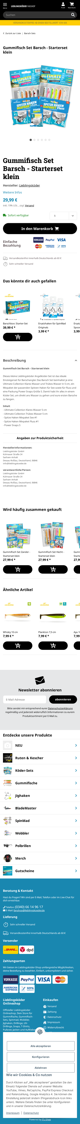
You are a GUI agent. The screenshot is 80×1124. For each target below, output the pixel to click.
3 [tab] (38, 140)
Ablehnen (41, 1067)
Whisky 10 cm (10, 632)
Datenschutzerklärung (60, 708)
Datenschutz (31, 1112)
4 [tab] (42, 140)
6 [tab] (49, 140)
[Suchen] (73, 15)
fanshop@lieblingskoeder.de (29, 910)
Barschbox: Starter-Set (15, 323)
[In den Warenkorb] (6, 43)
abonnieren (63, 699)
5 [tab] (45, 140)
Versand (29, 205)
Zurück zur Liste (13, 33)
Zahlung (52, 1011)
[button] (63, 6)
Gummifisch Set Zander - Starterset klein (16, 554)
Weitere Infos (12, 192)
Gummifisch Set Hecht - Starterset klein (51, 554)
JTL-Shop (46, 1119)
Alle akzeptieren (41, 1046)
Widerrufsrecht (55, 1027)
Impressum (13, 1112)
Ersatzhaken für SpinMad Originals (52, 325)
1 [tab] (31, 140)
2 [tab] (34, 140)
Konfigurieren (40, 1056)
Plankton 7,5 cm (47, 632)
